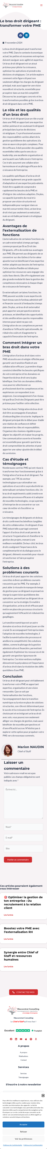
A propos (23, 1052)
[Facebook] (11, 1039)
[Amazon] (36, 1039)
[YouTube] (21, 1039)
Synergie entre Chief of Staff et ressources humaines (21, 956)
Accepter (23, 1124)
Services (23, 1073)
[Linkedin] (16, 1039)
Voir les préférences (23, 1139)
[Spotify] (31, 1039)
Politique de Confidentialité (12, 1145)
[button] (43, 1095)
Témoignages (23, 1077)
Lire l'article (8, 915)
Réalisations (23, 1056)
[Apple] (26, 1039)
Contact (23, 1060)
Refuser (23, 1131)
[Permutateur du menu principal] (42, 5)
